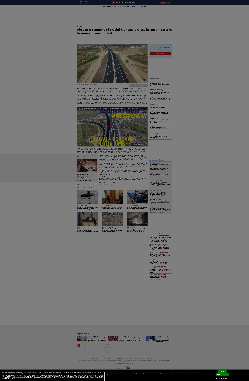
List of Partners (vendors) (110, 375)
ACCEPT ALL (222, 371)
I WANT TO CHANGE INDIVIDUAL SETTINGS (222, 378)
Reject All (218, 374)
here (83, 376)
